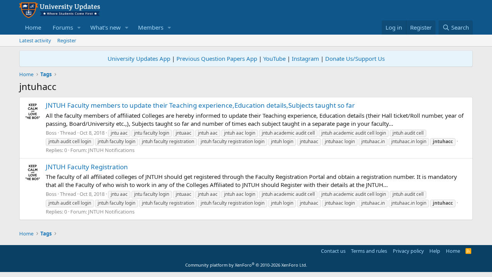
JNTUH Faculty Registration (87, 166)
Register (66, 40)
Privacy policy (408, 250)
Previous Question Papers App (216, 58)
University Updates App (139, 58)
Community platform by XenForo (246, 265)
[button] (79, 27)
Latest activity (35, 40)
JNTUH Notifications (111, 150)
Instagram (305, 58)
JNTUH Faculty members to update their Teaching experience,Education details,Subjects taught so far (200, 105)
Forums (63, 27)
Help (434, 250)
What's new (105, 27)
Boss (51, 132)
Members (150, 27)
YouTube (274, 58)
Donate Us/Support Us (355, 58)
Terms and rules (369, 250)
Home (33, 27)
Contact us (333, 250)
